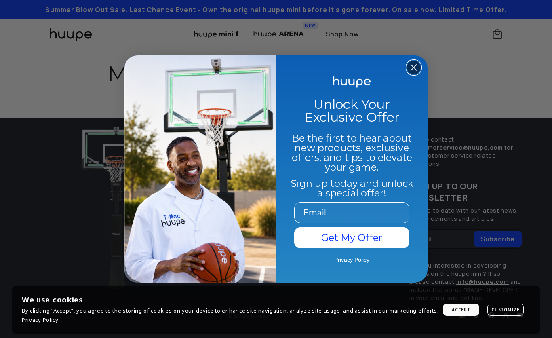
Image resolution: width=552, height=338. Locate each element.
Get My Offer (351, 237)
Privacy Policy (40, 319)
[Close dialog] (414, 67)
